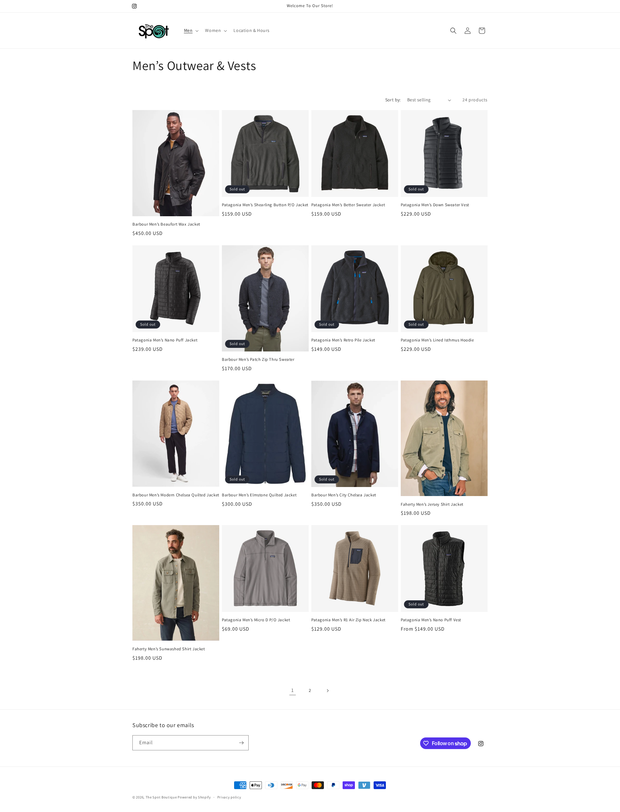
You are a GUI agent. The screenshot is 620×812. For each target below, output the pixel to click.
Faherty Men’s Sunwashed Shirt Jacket (168, 649)
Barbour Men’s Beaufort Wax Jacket (166, 224)
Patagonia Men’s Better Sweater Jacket (348, 205)
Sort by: (393, 100)
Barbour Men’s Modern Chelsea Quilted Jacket (175, 495)
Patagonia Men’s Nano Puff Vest (431, 620)
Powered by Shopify (194, 797)
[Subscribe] (241, 742)
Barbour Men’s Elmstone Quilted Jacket (259, 495)
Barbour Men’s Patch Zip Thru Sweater (258, 359)
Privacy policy (229, 797)
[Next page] (327, 691)
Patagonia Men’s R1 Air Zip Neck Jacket (348, 620)
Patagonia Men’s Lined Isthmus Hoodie (437, 340)
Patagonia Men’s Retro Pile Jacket (343, 340)
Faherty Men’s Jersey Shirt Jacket (432, 504)
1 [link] (292, 690)
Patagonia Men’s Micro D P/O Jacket (256, 620)
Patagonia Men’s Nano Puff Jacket (164, 340)
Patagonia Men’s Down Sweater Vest (435, 205)
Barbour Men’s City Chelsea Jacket (343, 495)
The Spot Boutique (161, 797)
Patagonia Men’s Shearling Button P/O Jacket (265, 205)
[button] (191, 30)
